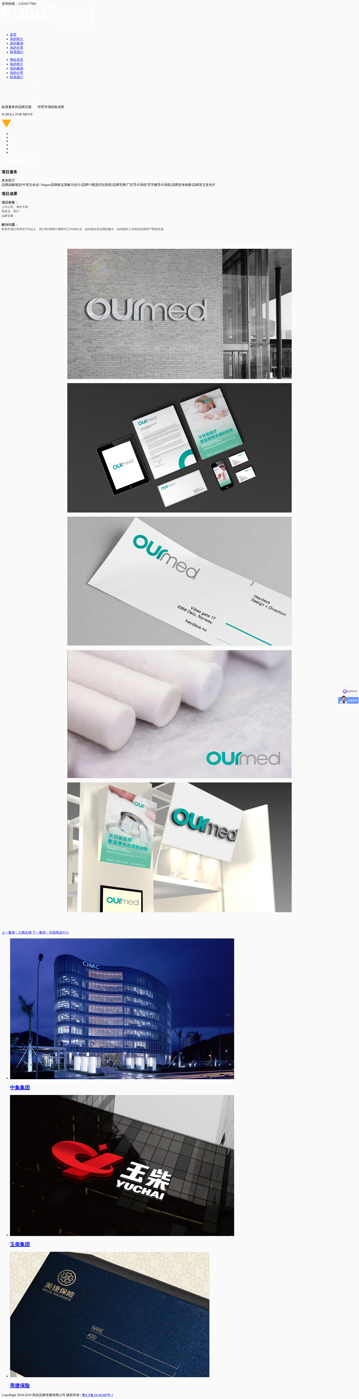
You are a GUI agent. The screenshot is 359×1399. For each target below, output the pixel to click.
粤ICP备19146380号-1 (97, 1395)
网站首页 (16, 59)
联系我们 (16, 52)
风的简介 (16, 39)
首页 (13, 34)
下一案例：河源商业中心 (50, 932)
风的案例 (16, 43)
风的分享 (16, 47)
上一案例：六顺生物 (17, 932)
